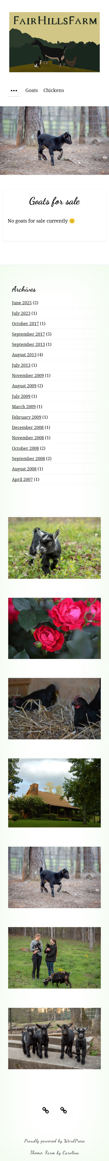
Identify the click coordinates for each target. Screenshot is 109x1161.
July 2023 (21, 313)
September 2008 (28, 458)
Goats (31, 90)
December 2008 (28, 427)
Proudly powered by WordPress (54, 1141)
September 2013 (28, 344)
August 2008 (24, 469)
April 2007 (22, 479)
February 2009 (26, 417)
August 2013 (24, 355)
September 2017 (28, 334)
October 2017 (25, 323)
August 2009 (24, 386)
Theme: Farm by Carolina (54, 1152)
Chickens (53, 90)
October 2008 (25, 448)
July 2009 (21, 396)
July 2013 (21, 365)
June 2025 (22, 303)
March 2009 (24, 407)
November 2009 (28, 375)
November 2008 (28, 438)
